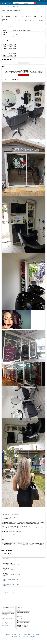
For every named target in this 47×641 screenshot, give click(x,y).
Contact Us (16, 0)
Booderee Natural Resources (21, 628)
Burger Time (19, 610)
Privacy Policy (24, 634)
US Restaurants (27, 636)
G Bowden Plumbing (7, 626)
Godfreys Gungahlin (20, 618)
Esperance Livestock (7, 611)
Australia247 (6, 3)
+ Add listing (14, 634)
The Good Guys (19, 607)
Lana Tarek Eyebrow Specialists (9, 592)
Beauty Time (5, 558)
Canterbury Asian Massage (8, 553)
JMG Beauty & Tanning (7, 563)
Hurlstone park (19, 6)
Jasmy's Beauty (6, 568)
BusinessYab (20, 636)
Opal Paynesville (19, 616)
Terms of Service (31, 634)
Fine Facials (5, 573)
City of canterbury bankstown (12, 6)
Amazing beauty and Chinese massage (23, 622)
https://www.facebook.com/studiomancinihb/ (21, 36)
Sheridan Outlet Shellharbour (21, 623)
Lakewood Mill (7, 618)
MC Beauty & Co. (6, 578)
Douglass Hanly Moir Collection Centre (23, 612)
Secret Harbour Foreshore (21, 609)
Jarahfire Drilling (7, 625)
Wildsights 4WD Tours (8, 607)
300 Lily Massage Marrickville (8, 587)
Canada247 (33, 636)
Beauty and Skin (6, 597)
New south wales (5, 6)
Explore (8, 0)
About (12, 0)
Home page (3, 0)
